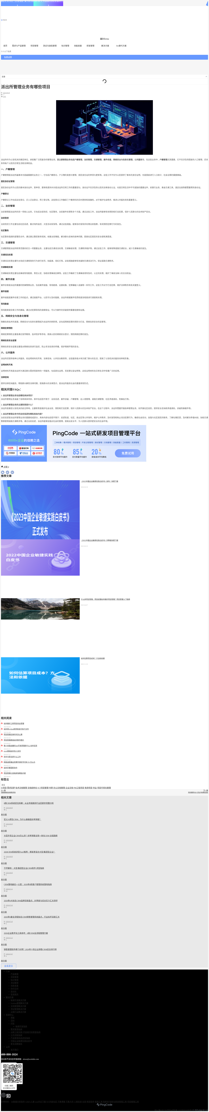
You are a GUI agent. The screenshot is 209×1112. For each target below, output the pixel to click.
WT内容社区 (51, 1102)
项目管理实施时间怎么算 (13, 734)
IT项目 (4, 788)
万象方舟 (70, 1102)
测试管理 (14, 983)
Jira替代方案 (121, 46)
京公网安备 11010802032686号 (180, 1110)
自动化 (13, 991)
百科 (4, 97)
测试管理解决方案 (18, 1009)
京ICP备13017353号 (161, 1110)
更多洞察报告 (16, 1044)
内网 (51, 788)
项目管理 (34, 46)
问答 (13, 1024)
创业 (95, 788)
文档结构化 (32, 788)
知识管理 (65, 46)
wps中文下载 (40, 1102)
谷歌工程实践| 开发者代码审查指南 (26, 1032)
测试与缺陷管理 (50, 46)
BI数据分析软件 (18, 1102)
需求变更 (11, 788)
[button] (104, 39)
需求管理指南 (16, 1029)
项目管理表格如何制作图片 (14, 740)
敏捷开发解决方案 (18, 1000)
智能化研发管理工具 (118, 1102)
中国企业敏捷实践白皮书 (21, 1041)
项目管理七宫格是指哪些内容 (15, 773)
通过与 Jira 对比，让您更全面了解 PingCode (17, 1)
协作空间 (14, 989)
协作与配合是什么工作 (12, 757)
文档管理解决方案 (18, 1006)
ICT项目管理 (43, 788)
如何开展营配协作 (10, 768)
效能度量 (78, 46)
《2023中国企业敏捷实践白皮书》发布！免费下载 (99, 481)
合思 (84, 1102)
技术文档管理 (21, 788)
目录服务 (14, 994)
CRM (27, 1102)
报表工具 (99, 1102)
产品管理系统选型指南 (20, 1038)
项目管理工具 (133, 1102)
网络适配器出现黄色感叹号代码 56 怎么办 (19, 762)
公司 (8, 1047)
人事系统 (78, 1102)
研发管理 (90, 46)
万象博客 (61, 1102)
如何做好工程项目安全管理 (14, 723)
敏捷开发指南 (21, 1026)
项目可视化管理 (104, 788)
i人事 (32, 1102)
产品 (8, 971)
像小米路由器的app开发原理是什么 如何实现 (20, 746)
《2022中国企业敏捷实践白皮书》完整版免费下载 (99, 540)
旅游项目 (88, 788)
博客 (13, 1018)
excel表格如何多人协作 (12, 751)
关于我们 (14, 1050)
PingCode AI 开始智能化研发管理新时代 (48, 1)
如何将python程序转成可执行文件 (16, 729)
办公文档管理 (59, 788)
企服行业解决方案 (18, 1012)
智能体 (106, 1102)
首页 (5, 46)
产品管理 (14, 974)
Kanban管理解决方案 (19, 1003)
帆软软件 (90, 1102)
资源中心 (10, 1015)
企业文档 (69, 788)
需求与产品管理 (19, 46)
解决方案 (105, 46)
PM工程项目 (79, 788)
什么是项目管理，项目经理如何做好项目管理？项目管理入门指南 (105, 599)
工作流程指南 (16, 1035)
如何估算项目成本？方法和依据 (93, 658)
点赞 (6, 467)
